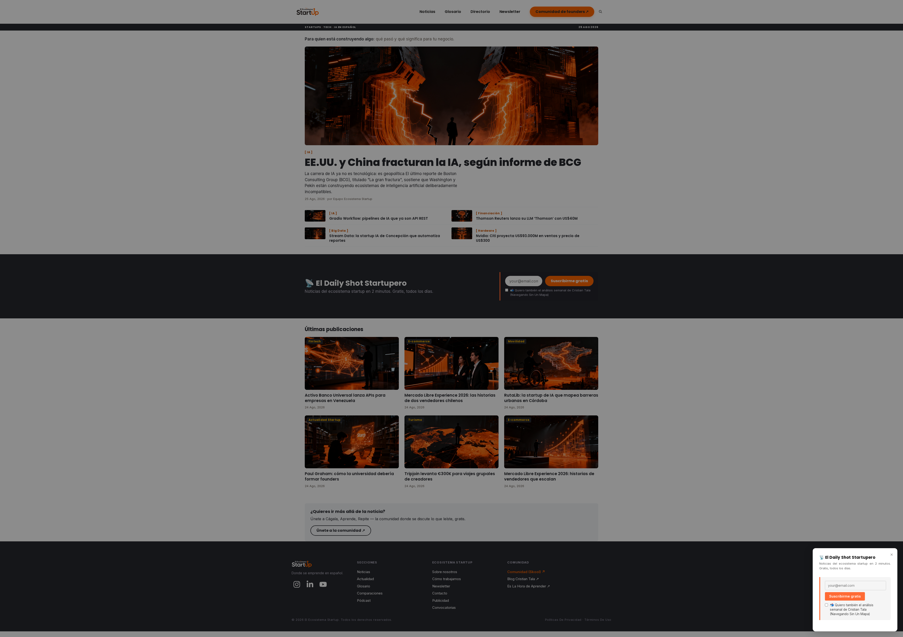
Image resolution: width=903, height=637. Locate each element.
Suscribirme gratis (845, 596)
